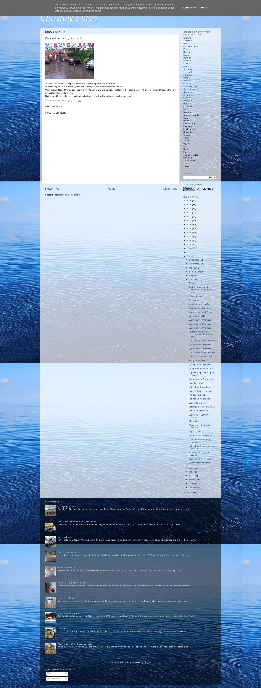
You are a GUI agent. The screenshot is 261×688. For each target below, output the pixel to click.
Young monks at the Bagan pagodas (75, 644)
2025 (189, 205)
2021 (189, 220)
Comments (54, 679)
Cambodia (188, 83)
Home (112, 188)
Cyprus (186, 98)
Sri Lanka (187, 69)
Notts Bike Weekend (198, 411)
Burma (186, 78)
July (191, 280)
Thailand (187, 72)
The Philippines (190, 86)
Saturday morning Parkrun (201, 407)
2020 (189, 224)
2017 (189, 236)
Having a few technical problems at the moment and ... (201, 334)
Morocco (187, 100)
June (191, 468)
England (187, 38)
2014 (189, 248)
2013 (189, 252)
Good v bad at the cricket (200, 435)
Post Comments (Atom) (69, 195)
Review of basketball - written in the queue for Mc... (200, 289)
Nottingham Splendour (199, 387)
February (193, 484)
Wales (186, 43)
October (193, 268)
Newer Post (52, 188)
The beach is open (197, 395)
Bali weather (194, 300)
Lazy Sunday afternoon (199, 308)
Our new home (65, 537)
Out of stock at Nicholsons (200, 379)
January (193, 488)
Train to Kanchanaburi (68, 613)
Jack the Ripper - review (200, 391)
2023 (189, 213)
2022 (189, 216)
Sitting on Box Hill (196, 316)
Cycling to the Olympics (199, 320)
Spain (186, 55)
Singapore (188, 92)
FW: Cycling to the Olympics (201, 341)
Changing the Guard (67, 506)
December (194, 260)
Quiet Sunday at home (199, 463)
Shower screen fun (67, 567)
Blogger (147, 662)
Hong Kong (188, 95)
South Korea (189, 89)
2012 (189, 256)
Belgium (187, 52)
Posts (52, 673)
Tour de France (195, 383)
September (194, 272)
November (194, 264)
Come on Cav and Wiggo (200, 312)
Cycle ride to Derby (197, 403)
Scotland (187, 41)
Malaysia (187, 75)
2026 (189, 201)
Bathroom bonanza (67, 552)
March (192, 480)
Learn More (189, 7)
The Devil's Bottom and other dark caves (77, 522)
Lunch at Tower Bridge (199, 304)
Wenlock (192, 283)
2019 (189, 228)
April (191, 476)
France (186, 49)
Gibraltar (187, 103)
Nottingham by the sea (199, 399)
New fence (63, 629)
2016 (189, 240)
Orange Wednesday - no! (200, 368)
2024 (189, 208)
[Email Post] (79, 100)
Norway (187, 61)
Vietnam (187, 81)
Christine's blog (68, 17)
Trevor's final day (66, 598)
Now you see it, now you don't (72, 583)
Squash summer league (199, 459)
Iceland (186, 63)
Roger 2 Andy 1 (195, 431)
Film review (193, 421)
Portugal (187, 58)
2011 (189, 493)
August (192, 276)
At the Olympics (195, 296)
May (191, 472)
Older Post (170, 188)
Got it (203, 7)
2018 (189, 232)
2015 (189, 244)
